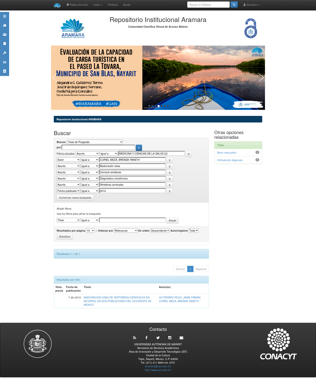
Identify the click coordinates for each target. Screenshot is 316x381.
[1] (149, 106)
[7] (168, 106)
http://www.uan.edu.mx (158, 370)
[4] (158, 106)
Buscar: (61, 142)
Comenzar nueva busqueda (75, 197)
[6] (165, 106)
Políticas (113, 4)
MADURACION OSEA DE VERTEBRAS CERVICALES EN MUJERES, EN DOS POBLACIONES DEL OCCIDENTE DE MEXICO (117, 300)
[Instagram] (169, 337)
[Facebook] (146, 337)
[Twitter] (158, 337)
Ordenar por (105, 230)
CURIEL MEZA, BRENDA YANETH (179, 301)
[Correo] (181, 337)
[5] (162, 106)
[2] (152, 106)
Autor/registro (179, 230)
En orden (144, 230)
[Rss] (134, 337)
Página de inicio (78, 4)
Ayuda (126, 4)
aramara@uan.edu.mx (158, 366)
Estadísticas (4, 66)
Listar (97, 4)
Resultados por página (71, 230)
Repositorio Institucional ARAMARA (79, 119)
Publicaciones (4, 48)
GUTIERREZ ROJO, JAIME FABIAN (179, 297)
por (59, 147)
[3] (155, 106)
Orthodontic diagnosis (229, 160)
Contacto (4, 75)
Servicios (252, 4)
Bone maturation (227, 152)
